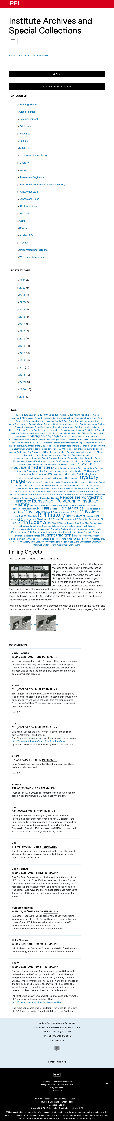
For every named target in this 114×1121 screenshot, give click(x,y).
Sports (23, 228)
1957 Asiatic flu (62, 415)
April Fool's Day (71, 421)
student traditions (57, 535)
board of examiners (55, 427)
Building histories (83, 427)
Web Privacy (60, 1098)
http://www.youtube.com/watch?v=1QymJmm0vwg (38, 741)
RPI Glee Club (30, 516)
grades (91, 458)
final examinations (57, 452)
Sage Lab (46, 526)
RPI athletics (72, 508)
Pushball (53, 494)
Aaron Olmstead (42, 418)
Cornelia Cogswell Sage (72, 442)
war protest (85, 542)
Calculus (21, 430)
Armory (47, 424)
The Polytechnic (43, 539)
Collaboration (44, 439)
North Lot (27, 485)
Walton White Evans (70, 542)
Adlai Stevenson (58, 418)
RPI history (51, 514)
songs (24, 532)
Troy (86, 539)
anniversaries (48, 421)
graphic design (48, 461)
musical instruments (68, 478)
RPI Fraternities (28, 206)
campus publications (50, 430)
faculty (44, 452)
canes (81, 430)
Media (48, 1098)
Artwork (64, 424)
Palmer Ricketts (32, 488)
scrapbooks (24, 529)
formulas (67, 455)
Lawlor (78, 471)
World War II (74, 545)
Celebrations (51, 433)
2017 (22, 324)
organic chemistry (80, 485)
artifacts (55, 424)
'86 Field (19, 415)
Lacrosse (57, 471)
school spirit (81, 526)
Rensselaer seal (37, 505)
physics (28, 491)
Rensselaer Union (29, 199)
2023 (22, 280)
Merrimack (58, 474)
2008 (22, 389)
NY (34, 485)
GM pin (83, 458)
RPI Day (75, 512)
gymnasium (67, 461)
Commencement (28, 119)
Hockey (23, 140)
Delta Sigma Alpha (44, 446)
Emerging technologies (36, 449)
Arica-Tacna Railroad (33, 424)
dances (31, 446)
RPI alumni (52, 508)
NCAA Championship (64, 482)
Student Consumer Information (57, 1102)
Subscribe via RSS (58, 86)
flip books (36, 455)
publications (43, 494)
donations (92, 446)
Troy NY (24, 242)
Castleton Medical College (32, 433)
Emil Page (53, 449)
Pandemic (45, 488)
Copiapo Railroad (52, 442)
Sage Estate (35, 526)
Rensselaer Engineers (31, 177)
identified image (35, 467)
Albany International (76, 418)
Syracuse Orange (27, 539)
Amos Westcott (33, 421)
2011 (21, 367)
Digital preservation (62, 446)
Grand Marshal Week (30, 461)
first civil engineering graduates (81, 452)
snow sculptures (87, 529)
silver (71, 529)
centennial (62, 433)
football (58, 455)
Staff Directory (57, 1040)
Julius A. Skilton (45, 471)
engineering (71, 449)
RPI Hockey (74, 516)
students (78, 536)
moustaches (30, 478)
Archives (19, 424)
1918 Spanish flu (31, 415)
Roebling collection (27, 509)
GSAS (58, 461)
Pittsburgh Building (44, 491)
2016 (22, 331)
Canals (64, 430)
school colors (68, 526)
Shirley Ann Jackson (40, 529)
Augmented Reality (77, 424)
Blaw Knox (40, 427)
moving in (41, 478)
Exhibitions (25, 126)
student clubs (59, 532)
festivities (24, 133)
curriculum (22, 446)
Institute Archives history (33, 155)
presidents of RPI (28, 494)
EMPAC (61, 449)
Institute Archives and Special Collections (50, 25)
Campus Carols (33, 430)
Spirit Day (32, 532)
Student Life (26, 235)
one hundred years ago (61, 485)
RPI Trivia (24, 213)
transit (80, 539)
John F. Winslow (29, 471)
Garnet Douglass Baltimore (54, 458)
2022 (22, 287)
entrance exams (85, 449)
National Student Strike (43, 482)
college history (58, 439)
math (40, 474)
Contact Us (57, 1090)
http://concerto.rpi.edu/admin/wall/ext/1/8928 (36, 1002)
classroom (19, 439)
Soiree (17, 532)
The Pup (56, 539)
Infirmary (55, 468)
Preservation (60, 491)
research (78, 505)
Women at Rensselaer (31, 257)
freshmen (36, 458)
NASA (22, 170)
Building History (28, 104)
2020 (22, 302)
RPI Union (61, 523)
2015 (22, 338)
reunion (86, 505)
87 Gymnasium (27, 418)
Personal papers (73, 488)
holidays (24, 148)
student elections (74, 532)
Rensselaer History (30, 498)
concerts (25, 442)
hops (72, 464)
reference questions (73, 494)
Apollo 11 (59, 421)
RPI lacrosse (89, 516)
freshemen (26, 458)
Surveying (88, 536)
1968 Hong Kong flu (79, 415)
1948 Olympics (47, 415)
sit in (76, 529)
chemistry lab (74, 433)
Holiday (43, 464)
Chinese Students (90, 433)
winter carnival (49, 545)
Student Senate (33, 536)
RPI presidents (67, 519)
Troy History (94, 539)
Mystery (24, 162)
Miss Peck (76, 474)
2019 (22, 309)
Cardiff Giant (90, 430)
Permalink (49, 656)
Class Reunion (27, 111)
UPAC (45, 542)
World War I (62, 545)
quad (61, 494)
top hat (72, 539)
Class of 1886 (68, 436)
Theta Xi (64, 539)
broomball (69, 427)
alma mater (92, 418)
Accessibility (57, 1105)
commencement (77, 439)
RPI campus (31, 512)
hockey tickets (32, 464)
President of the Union (77, 491)
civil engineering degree (44, 436)
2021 (22, 295)
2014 (22, 345)
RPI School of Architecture (87, 519)
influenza (64, 468)
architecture (85, 421)
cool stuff (37, 442)
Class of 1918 (82, 436)
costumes (89, 442)
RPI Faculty (88, 512)
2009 (22, 382)
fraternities (77, 455)
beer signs (92, 424)
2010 (22, 374)
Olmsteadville (42, 485)
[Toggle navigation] (13, 41)
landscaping (68, 471)
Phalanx (85, 488)
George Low (73, 458)
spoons (41, 532)
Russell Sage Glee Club (78, 523)
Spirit (22, 220)
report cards (68, 505)
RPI (40, 508)
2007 (22, 396)
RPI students (32, 522)
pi (34, 491)
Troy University (23, 542)
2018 (22, 316)
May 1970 (48, 474)
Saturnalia (56, 526)
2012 (22, 360)
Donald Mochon (79, 446)
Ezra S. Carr (32, 452)
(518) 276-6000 (57, 1087)
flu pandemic (47, 455)
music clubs (52, 478)
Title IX (74, 1098)
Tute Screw (36, 542)
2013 (22, 353)
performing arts (58, 488)
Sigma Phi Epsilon (59, 529)
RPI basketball (91, 509)
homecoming (63, 464)
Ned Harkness (81, 482)
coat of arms (31, 439)
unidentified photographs (33, 249)
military (67, 474)
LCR (84, 471)
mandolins (32, 474)
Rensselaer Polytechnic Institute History (42, 184)
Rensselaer (88, 494)
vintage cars (54, 542)
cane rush (72, 430)
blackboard (29, 427)
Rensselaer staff (28, 191)
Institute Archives (78, 468)
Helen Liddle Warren (83, 461)
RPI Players (54, 519)
